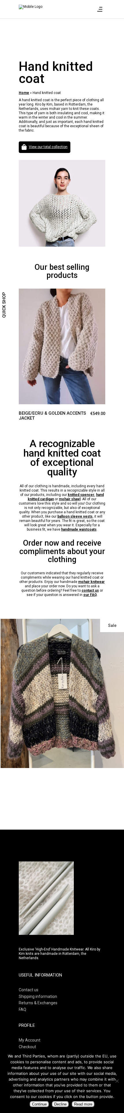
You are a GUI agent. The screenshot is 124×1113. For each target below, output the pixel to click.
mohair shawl (69, 499)
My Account (29, 1040)
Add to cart (23, 294)
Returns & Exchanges (38, 1003)
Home (24, 93)
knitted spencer (81, 495)
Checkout (27, 1046)
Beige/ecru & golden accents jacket (52, 416)
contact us (90, 590)
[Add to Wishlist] (34, 298)
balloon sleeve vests (75, 516)
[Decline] (117, 1081)
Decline (60, 1104)
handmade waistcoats (79, 529)
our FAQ (90, 595)
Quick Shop (4, 305)
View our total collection (48, 147)
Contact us (28, 990)
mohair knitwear (91, 582)
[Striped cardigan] (62, 693)
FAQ (22, 1009)
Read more (83, 1104)
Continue (39, 1104)
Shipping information (38, 996)
